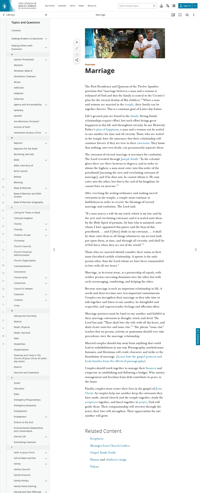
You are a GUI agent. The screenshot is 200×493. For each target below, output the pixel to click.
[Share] (76, 60)
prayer (143, 402)
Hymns (94, 460)
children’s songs (116, 460)
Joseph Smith (129, 159)
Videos (94, 467)
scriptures (91, 402)
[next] (195, 249)
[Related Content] (187, 14)
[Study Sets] (173, 14)
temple (129, 104)
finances (151, 368)
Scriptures (96, 439)
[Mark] (76, 48)
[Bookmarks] (180, 14)
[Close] (76, 42)
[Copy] (76, 55)
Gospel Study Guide (103, 453)
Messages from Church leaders (110, 446)
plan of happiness (107, 129)
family (134, 116)
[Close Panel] (46, 14)
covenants (143, 143)
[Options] (194, 14)
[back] (3, 14)
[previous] (54, 249)
